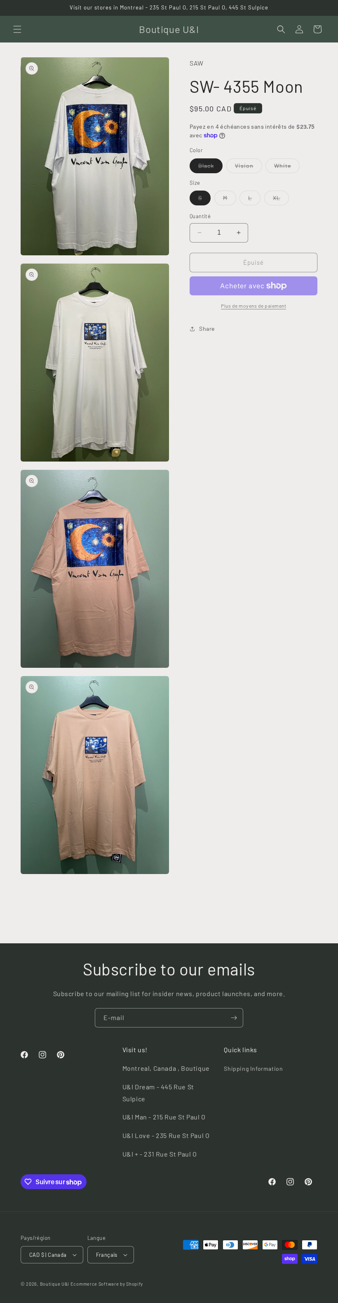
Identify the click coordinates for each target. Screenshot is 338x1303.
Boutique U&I (54, 1284)
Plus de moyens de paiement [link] (253, 306)
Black (210, 167)
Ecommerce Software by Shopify (106, 1284)
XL (281, 199)
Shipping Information (253, 1068)
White (287, 167)
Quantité (200, 216)
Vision (248, 167)
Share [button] (207, 328)
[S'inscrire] (234, 1017)
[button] (17, 29)
